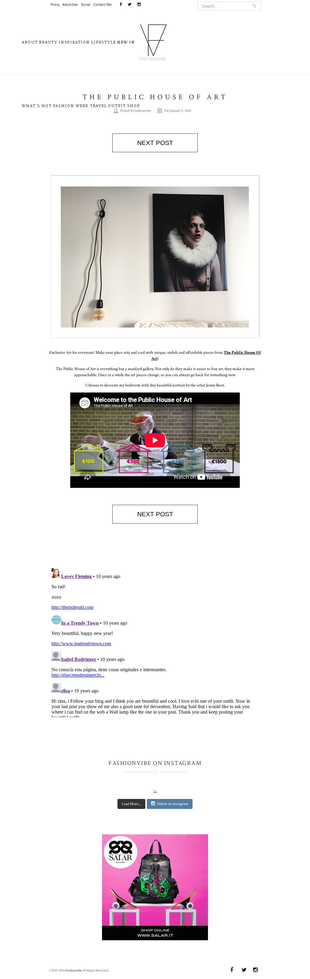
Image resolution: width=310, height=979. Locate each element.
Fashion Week (71, 105)
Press (55, 4)
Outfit (117, 105)
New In (126, 42)
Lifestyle (103, 42)
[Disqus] (155, 641)
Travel (98, 105)
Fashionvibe (74, 970)
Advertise (70, 4)
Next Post (155, 142)
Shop (133, 105)
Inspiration (74, 42)
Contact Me (102, 4)
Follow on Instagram (172, 804)
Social (85, 4)
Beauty (48, 42)
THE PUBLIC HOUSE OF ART (155, 97)
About (30, 42)
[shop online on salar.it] (155, 890)
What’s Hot (37, 105)
